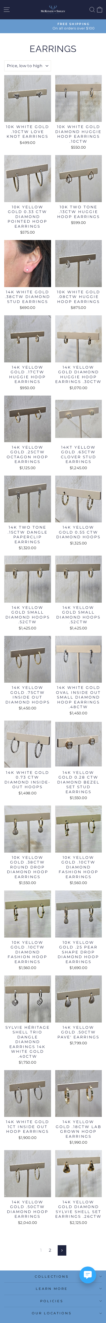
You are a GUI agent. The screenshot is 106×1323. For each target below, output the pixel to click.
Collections (52, 1276)
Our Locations (52, 1313)
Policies (51, 1301)
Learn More (52, 1289)
